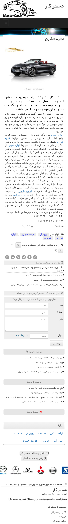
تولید (60, 433)
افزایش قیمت (30, 440)
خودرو (46, 440)
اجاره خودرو (57, 135)
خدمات (47, 238)
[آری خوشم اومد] (18, 245)
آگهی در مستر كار (58, 512)
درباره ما (62, 517)
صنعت (42, 433)
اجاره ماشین (25, 191)
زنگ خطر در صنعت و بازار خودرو (50, 367)
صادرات (58, 440)
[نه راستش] (60, 250)
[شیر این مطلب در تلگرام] (35, 257)
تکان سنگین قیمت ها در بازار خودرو (48, 280)
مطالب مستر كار (59, 521)
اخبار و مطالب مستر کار (33, 453)
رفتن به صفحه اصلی (33, 458)
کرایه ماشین (19, 194)
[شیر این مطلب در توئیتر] (23, 257)
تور (52, 433)
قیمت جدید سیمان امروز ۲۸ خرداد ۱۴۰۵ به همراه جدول (40, 372)
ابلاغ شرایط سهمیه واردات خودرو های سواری (46, 388)
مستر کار (54, 5)
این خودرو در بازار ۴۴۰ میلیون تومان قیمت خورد (44, 358)
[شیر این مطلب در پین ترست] (18, 257)
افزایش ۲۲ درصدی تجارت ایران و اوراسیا (47, 393)
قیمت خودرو (28, 234)
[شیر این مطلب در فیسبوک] (29, 257)
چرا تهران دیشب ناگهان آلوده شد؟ (49, 363)
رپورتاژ (43, 234)
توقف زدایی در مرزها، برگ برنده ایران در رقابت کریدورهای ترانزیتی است (35, 286)
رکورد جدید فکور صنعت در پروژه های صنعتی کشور (42, 402)
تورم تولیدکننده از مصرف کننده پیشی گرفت (44, 275)
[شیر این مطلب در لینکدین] (12, 257)
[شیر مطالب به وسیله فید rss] (7, 257)
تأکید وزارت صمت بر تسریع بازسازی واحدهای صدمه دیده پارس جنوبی (36, 268)
